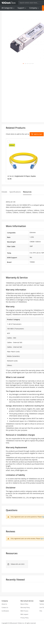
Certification (5, 611)
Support (21, 8)
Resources (27, 192)
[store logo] (8, 2)
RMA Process (24, 611)
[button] (23, 63)
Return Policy (24, 604)
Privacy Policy (25, 618)
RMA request (24, 614)
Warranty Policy (25, 607)
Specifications (15, 192)
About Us (4, 604)
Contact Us (5, 607)
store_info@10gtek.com (16, 373)
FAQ (41, 611)
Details (4, 192)
